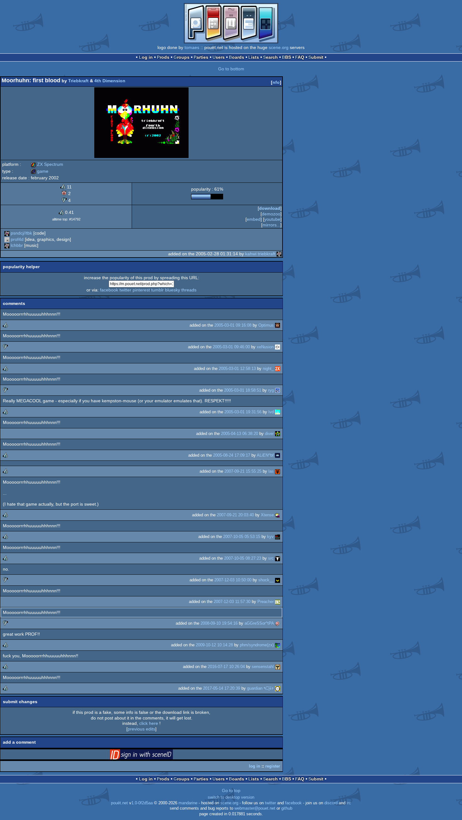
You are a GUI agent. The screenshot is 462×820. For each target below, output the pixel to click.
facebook (109, 289)
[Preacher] (277, 601)
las (271, 471)
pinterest (141, 289)
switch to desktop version (231, 797)
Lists (253, 57)
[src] (277, 558)
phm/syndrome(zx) (257, 645)
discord (331, 803)
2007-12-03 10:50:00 (232, 580)
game (39, 171)
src (271, 558)
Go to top (231, 790)
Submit (315, 57)
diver (269, 433)
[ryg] (277, 390)
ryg (271, 390)
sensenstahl (263, 666)
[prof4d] (6, 239)
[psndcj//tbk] (6, 233)
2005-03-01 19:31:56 (242, 412)
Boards (236, 57)
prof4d (17, 239)
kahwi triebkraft (260, 253)
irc (349, 803)
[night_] (277, 368)
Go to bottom (231, 68)
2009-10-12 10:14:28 (214, 645)
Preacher (265, 601)
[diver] (277, 433)
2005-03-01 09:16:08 (232, 325)
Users (218, 57)
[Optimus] (277, 325)
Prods (163, 57)
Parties (201, 57)
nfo (276, 82)
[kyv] (277, 536)
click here (148, 723)
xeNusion (265, 347)
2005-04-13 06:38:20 (239, 433)
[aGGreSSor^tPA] (277, 623)
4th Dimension (109, 80)
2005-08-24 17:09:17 (231, 455)
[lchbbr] (6, 245)
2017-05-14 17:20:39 (221, 688)
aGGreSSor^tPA (259, 623)
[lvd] (277, 412)
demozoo (271, 213)
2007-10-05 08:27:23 (242, 558)
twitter (125, 289)
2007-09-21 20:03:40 (235, 515)
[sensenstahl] (277, 666)
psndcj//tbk (21, 233)
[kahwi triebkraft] (279, 253)
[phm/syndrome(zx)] (277, 645)
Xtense (267, 515)
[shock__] (277, 580)
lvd (271, 412)
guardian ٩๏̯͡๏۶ (260, 688)
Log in (146, 57)
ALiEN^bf (265, 455)
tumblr (157, 289)
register (272, 766)
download (269, 208)
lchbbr (17, 245)
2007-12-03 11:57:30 (232, 601)
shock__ (266, 580)
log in (254, 766)
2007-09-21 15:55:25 (242, 471)
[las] (277, 471)
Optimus (266, 325)
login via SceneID (151, 755)
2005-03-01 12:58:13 (237, 368)
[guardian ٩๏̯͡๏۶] (277, 688)
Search (270, 57)
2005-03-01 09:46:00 (231, 347)
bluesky (172, 289)
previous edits (141, 728)
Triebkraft (78, 80)
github (286, 808)
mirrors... (271, 224)
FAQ (299, 57)
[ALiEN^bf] (277, 455)
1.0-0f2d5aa (142, 803)
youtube (272, 219)
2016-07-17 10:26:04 (226, 666)
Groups (181, 57)
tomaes (191, 47)
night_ (268, 368)
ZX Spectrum (47, 164)
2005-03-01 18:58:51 (242, 390)
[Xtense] (277, 515)
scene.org (279, 47)
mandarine (188, 803)
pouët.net (119, 803)
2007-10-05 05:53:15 (241, 536)
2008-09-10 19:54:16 (219, 623)
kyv (270, 536)
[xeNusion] (277, 347)
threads (188, 289)
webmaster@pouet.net (254, 808)
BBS (286, 57)
